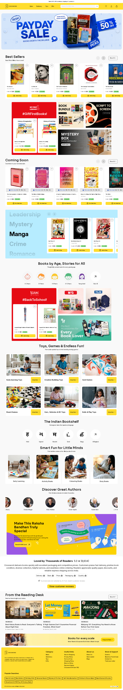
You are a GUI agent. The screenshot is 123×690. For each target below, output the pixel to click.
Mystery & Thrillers (55, 678)
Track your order (110, 661)
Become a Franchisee (111, 657)
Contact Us (108, 659)
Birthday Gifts (30, 678)
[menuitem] (31, 6)
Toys (46, 6)
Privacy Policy (68, 657)
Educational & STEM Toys (13, 682)
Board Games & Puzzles (103, 678)
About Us (89, 654)
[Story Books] (104, 467)
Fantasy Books (27, 682)
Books (31, 6)
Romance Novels (42, 678)
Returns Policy (68, 663)
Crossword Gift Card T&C (71, 667)
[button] (106, 6)
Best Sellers (20, 678)
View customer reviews (61, 586)
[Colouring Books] (75, 467)
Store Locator (90, 657)
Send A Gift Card (21, 544)
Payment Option (69, 665)
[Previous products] (98, 58)
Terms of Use (68, 659)
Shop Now (35, 380)
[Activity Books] (47, 467)
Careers (107, 654)
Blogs (88, 659)
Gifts (52, 6)
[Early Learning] (19, 467)
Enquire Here (107, 640)
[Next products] (104, 58)
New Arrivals (10, 678)
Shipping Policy (69, 661)
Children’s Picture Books (86, 678)
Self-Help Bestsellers (70, 678)
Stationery (39, 6)
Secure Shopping (69, 654)
